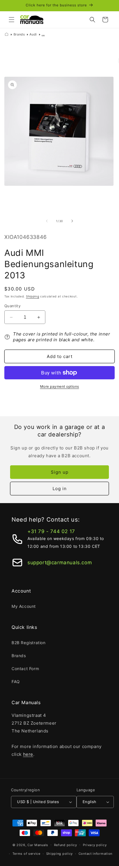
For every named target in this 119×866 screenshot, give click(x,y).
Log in (60, 488)
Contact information (95, 854)
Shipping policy (59, 854)
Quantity (12, 305)
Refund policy (65, 845)
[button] (11, 19)
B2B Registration (29, 642)
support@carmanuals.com (59, 562)
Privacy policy (95, 845)
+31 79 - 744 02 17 (51, 531)
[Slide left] (46, 221)
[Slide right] (72, 221)
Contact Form (25, 668)
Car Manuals (37, 845)
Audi (33, 34)
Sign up (59, 472)
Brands (19, 34)
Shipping (32, 296)
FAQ (16, 681)
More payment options (59, 386)
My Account (24, 606)
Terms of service (26, 854)
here (28, 754)
